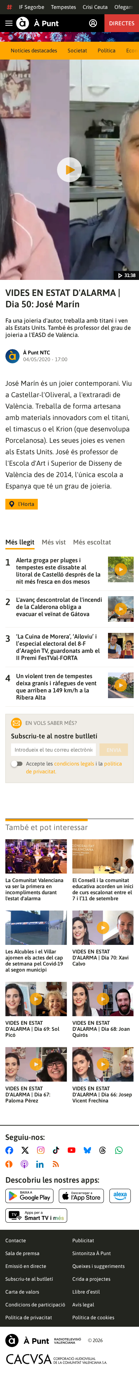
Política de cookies (93, 1317)
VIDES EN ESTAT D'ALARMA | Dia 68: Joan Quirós (101, 1029)
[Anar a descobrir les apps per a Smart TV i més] (36, 1215)
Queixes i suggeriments (98, 1266)
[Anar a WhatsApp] (120, 1150)
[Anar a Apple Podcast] (26, 1164)
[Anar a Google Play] (29, 1196)
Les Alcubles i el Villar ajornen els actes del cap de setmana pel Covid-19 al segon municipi (34, 960)
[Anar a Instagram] (42, 1150)
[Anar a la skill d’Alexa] (120, 1196)
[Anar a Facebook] (10, 1150)
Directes (121, 23)
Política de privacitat (28, 1317)
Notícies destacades (34, 50)
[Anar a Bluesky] (89, 1150)
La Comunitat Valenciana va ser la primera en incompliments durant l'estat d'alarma (34, 889)
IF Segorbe (31, 7)
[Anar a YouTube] (73, 1150)
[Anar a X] (26, 1150)
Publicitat (83, 1240)
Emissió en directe (25, 1266)
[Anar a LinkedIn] (41, 1164)
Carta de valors (22, 1292)
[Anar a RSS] (57, 1164)
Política (106, 50)
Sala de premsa (22, 1253)
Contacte (15, 1240)
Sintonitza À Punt (91, 1253)
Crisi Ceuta (95, 7)
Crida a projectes (91, 1279)
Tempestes (63, 7)
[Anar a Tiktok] (57, 1150)
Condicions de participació (35, 1305)
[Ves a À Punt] (37, 23)
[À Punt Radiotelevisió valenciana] (43, 1340)
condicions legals (74, 764)
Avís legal (83, 1305)
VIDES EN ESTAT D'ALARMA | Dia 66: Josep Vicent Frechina (102, 1094)
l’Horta (26, 504)
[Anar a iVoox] (10, 1164)
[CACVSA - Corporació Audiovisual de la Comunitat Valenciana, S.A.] (56, 1359)
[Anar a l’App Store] (81, 1196)
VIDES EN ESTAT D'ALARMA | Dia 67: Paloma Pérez (27, 1094)
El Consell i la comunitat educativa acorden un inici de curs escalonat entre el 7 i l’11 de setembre (102, 889)
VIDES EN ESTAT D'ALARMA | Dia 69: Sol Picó (32, 1029)
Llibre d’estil (86, 1292)
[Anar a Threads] (104, 1150)
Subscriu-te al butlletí (29, 1279)
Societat (77, 50)
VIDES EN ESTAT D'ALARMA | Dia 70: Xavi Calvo (100, 957)
